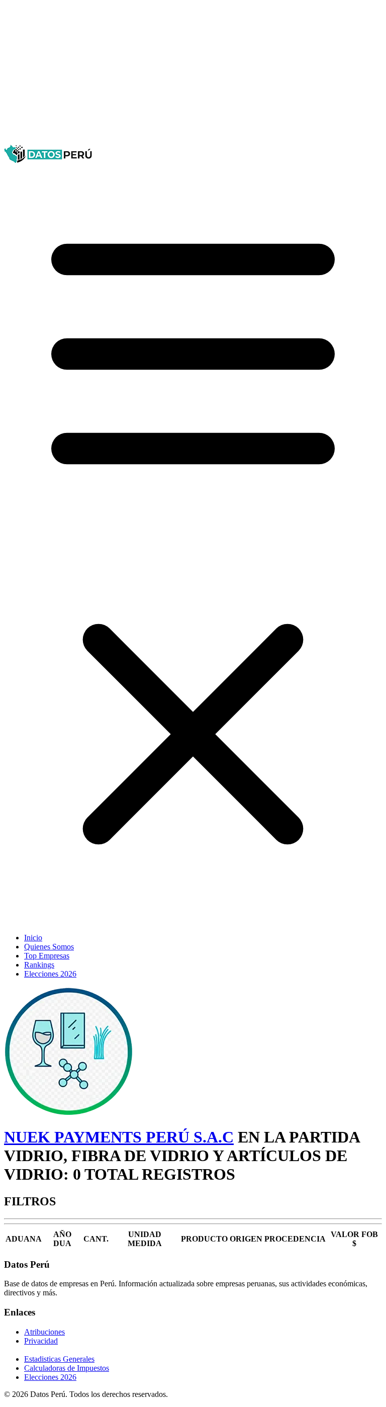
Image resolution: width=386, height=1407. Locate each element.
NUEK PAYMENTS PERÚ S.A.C (119, 1137)
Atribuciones (44, 1332)
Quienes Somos (49, 946)
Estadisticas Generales (59, 1359)
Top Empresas (46, 955)
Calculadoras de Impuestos (66, 1368)
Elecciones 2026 (50, 974)
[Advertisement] (193, 74)
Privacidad (41, 1341)
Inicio (33, 937)
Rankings (39, 964)
